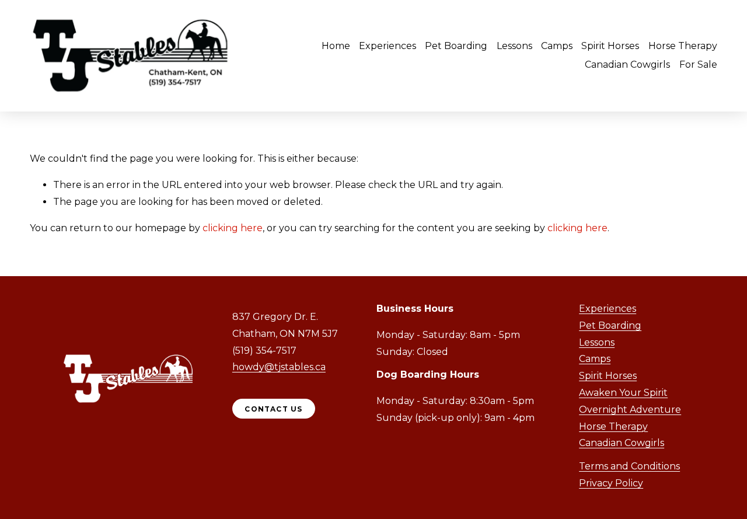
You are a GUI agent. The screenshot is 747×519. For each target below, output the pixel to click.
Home (336, 45)
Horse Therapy (682, 45)
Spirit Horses (608, 375)
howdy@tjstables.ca (279, 366)
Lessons (514, 45)
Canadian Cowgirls (627, 64)
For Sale (698, 64)
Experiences (607, 308)
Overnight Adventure (630, 409)
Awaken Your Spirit (623, 392)
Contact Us (273, 409)
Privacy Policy (611, 483)
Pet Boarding (456, 45)
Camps (557, 45)
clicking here (233, 228)
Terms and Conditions (629, 466)
